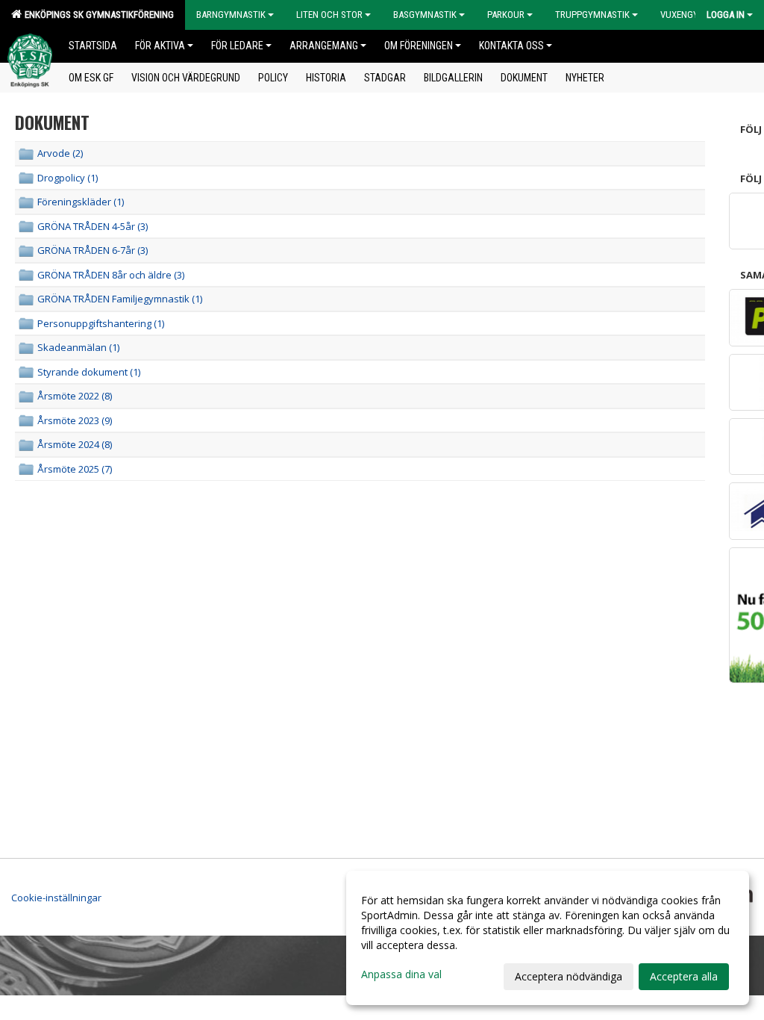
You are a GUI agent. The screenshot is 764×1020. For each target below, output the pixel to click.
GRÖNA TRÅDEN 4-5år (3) (92, 226)
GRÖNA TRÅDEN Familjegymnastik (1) (119, 298)
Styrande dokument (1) (88, 372)
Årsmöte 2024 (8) (74, 444)
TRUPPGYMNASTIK (592, 14)
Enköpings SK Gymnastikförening (97, 14)
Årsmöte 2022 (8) (74, 395)
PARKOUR (506, 14)
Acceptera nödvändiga (568, 976)
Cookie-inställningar (56, 897)
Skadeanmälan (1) (78, 347)
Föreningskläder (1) (80, 201)
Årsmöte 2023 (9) (74, 420)
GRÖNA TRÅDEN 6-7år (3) (92, 250)
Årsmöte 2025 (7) (74, 469)
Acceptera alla (684, 976)
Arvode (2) (60, 153)
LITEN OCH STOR (329, 14)
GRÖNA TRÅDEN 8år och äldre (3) (110, 275)
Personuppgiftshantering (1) (100, 323)
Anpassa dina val (401, 974)
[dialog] (547, 938)
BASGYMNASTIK (425, 14)
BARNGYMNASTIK (231, 14)
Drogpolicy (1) (67, 177)
